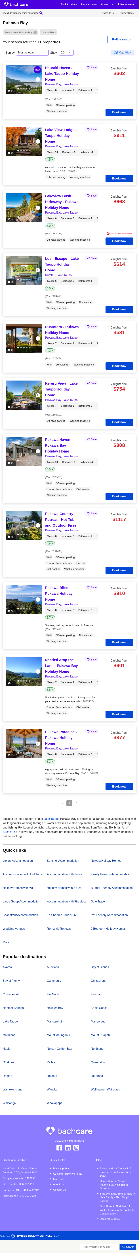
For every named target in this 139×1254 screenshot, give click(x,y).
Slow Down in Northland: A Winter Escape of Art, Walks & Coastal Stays (117, 1210)
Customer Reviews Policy (67, 1173)
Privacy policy (61, 1168)
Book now (119, 112)
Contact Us (107, 4)
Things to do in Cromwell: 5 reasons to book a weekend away (116, 1172)
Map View (125, 52)
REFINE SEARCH (121, 39)
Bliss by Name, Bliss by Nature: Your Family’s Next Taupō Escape (118, 1197)
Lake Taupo (51, 818)
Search (130, 1246)
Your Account (126, 4)
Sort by (10, 52)
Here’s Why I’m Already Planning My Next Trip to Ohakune (114, 1184)
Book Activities (69, 4)
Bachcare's (10, 831)
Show (54, 52)
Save (93, 67)
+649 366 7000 (27, 1195)
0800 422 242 (31, 1190)
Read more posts (110, 1218)
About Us (58, 1184)
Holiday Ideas (127, 13)
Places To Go (108, 13)
